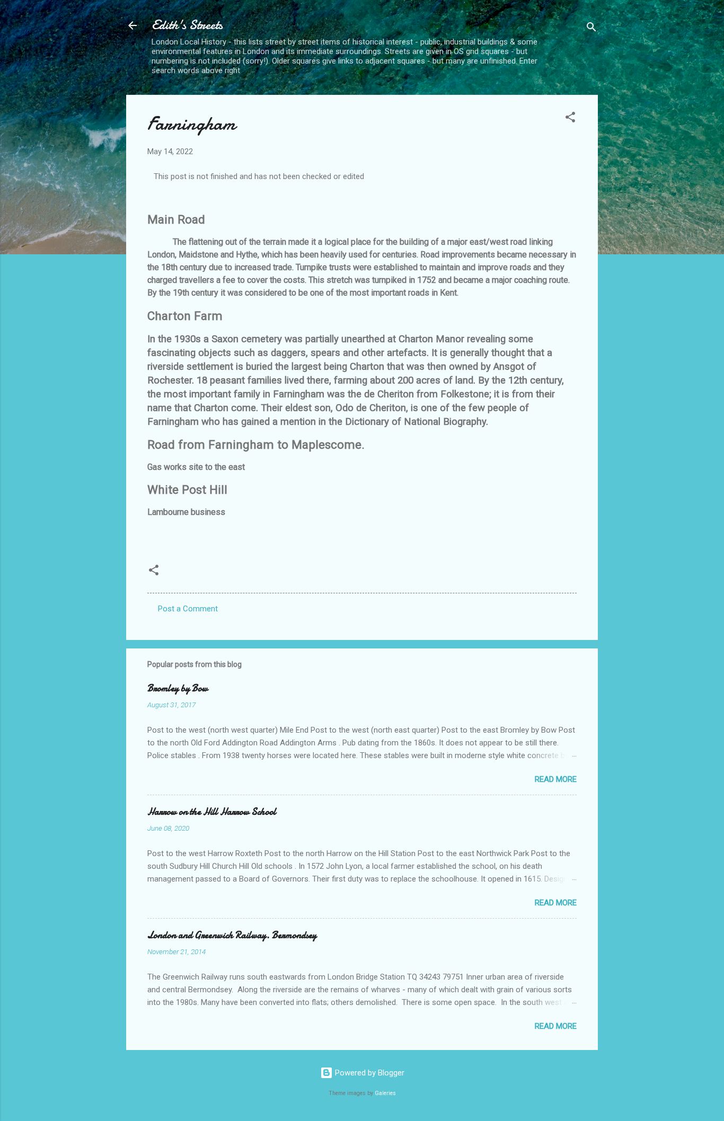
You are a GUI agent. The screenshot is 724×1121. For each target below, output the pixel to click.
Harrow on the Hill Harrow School (211, 811)
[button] (570, 119)
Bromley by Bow (177, 688)
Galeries (385, 1093)
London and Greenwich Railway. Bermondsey (231, 935)
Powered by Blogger (368, 1073)
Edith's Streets (187, 25)
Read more (556, 779)
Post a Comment (188, 608)
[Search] (591, 29)
